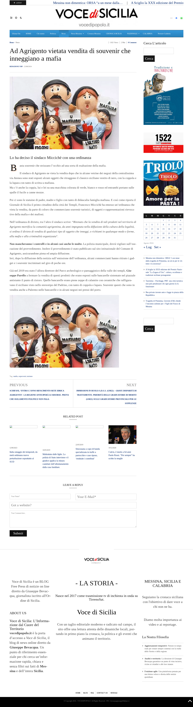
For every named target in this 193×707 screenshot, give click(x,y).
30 (169, 238)
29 (163, 238)
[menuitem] (16, 33)
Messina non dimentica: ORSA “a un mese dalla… (88, 3)
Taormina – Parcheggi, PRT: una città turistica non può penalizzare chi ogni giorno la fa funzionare (164, 284)
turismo (30, 376)
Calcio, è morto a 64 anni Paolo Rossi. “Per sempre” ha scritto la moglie (122, 455)
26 (146, 238)
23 (169, 233)
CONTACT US (102, 693)
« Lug (148, 247)
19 (146, 233)
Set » (157, 247)
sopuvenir (22, 376)
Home (12, 43)
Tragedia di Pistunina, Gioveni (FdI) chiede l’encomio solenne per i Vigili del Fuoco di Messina (163, 304)
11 (180, 225)
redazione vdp (16, 66)
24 (175, 233)
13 (152, 229)
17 (175, 229)
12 (146, 229)
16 (169, 229)
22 (163, 233)
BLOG (85, 693)
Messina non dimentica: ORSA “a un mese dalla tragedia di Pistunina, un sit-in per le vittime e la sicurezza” (164, 261)
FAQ (92, 693)
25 (180, 233)
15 (163, 229)
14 (158, 229)
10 (175, 225)
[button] (12, 17)
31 (175, 238)
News (18, 43)
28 (158, 238)
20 (152, 233)
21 (158, 233)
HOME (78, 693)
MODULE (114, 693)
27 (152, 238)
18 (180, 229)
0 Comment (132, 43)
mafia (15, 376)
